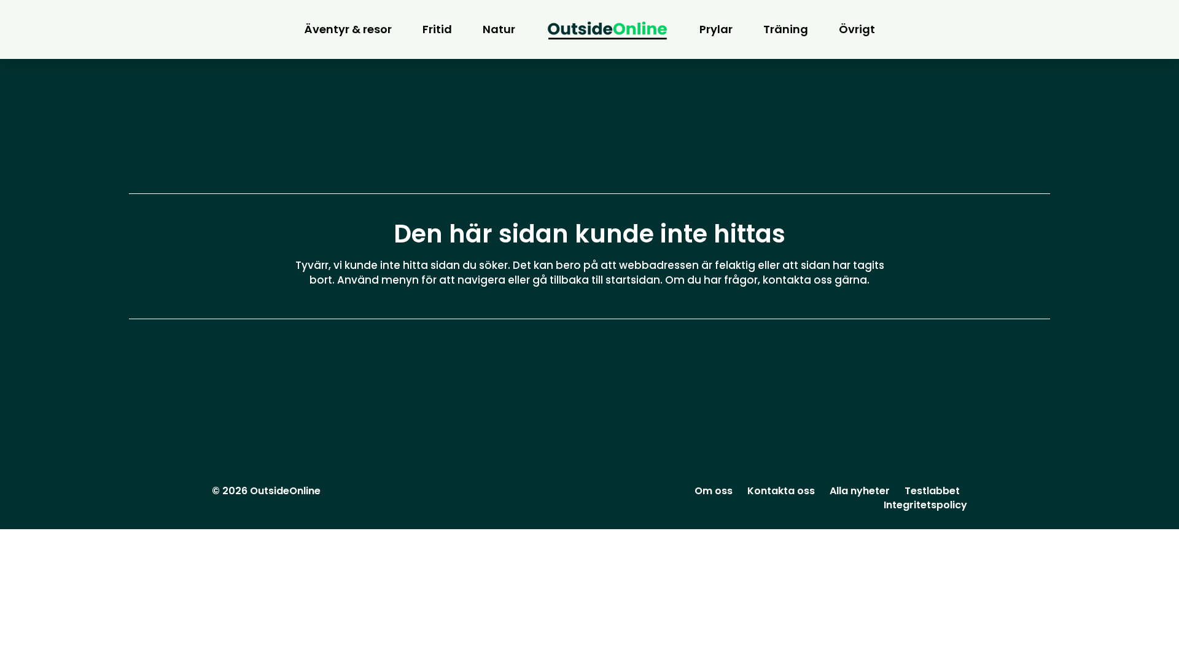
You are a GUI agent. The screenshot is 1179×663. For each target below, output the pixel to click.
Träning (785, 29)
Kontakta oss (781, 491)
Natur (499, 29)
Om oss (714, 491)
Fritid (437, 29)
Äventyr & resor (348, 29)
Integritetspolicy (925, 505)
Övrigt (857, 29)
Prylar (716, 29)
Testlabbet (932, 491)
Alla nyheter (860, 491)
